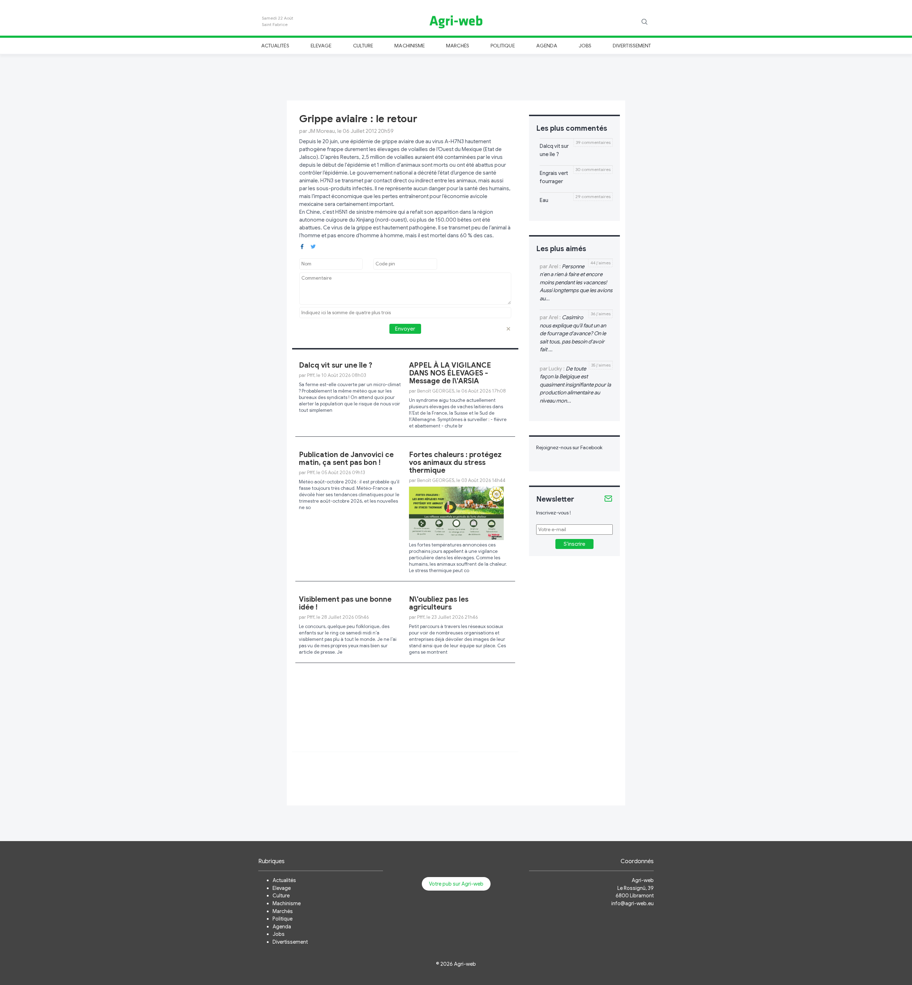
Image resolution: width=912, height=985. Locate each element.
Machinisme (409, 45)
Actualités (275, 45)
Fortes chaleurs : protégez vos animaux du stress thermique (455, 462)
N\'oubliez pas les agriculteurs (438, 603)
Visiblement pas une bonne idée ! (345, 603)
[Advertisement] (456, 76)
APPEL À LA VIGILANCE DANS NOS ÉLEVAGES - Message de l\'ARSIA (450, 373)
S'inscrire (574, 544)
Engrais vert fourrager (554, 177)
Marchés (457, 45)
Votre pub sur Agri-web (456, 884)
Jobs (585, 45)
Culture (363, 45)
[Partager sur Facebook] (302, 246)
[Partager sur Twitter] (313, 246)
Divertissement (632, 45)
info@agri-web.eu (632, 903)
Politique (503, 45)
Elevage (321, 45)
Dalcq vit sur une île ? (335, 365)
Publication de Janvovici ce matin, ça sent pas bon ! (346, 458)
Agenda (546, 45)
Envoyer (405, 329)
